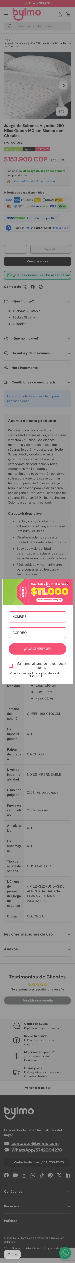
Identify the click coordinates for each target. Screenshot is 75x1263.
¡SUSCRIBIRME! (37, 649)
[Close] (68, 583)
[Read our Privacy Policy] (63, 673)
